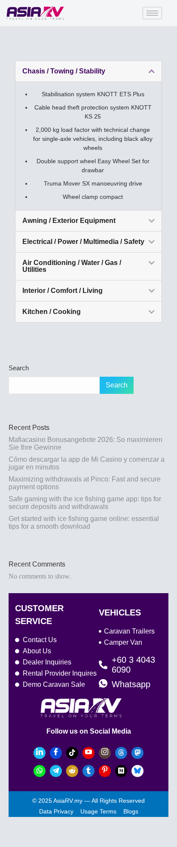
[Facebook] (56, 753)
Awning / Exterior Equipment (69, 220)
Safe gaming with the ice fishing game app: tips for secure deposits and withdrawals (85, 502)
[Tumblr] (88, 771)
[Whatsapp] (40, 771)
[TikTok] (72, 753)
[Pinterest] (105, 771)
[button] (88, 71)
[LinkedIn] (40, 753)
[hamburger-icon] (152, 13)
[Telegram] (56, 771)
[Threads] (121, 753)
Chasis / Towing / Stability (63, 71)
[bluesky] (137, 771)
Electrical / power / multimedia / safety (83, 241)
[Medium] (121, 771)
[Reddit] (72, 771)
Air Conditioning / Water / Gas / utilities (71, 266)
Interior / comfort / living (62, 290)
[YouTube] (88, 753)
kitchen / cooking (51, 311)
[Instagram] (105, 753)
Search (19, 368)
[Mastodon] (137, 753)
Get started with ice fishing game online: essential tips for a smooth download (84, 522)
